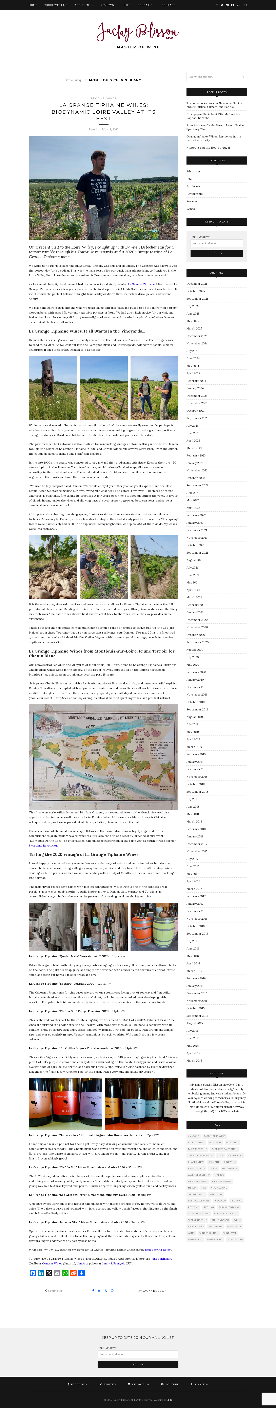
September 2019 (197, 709)
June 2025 (193, 313)
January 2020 (195, 679)
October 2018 (195, 784)
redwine (193, 1207)
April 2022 (193, 508)
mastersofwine (221, 1181)
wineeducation (208, 1233)
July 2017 (192, 859)
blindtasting (196, 1143)
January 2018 (194, 836)
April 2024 (193, 373)
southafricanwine (226, 1214)
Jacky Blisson (155, 1290)
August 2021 (194, 560)
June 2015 (192, 1038)
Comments (53, 1291)
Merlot (192, 1188)
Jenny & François (113, 1263)
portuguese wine (199, 1201)
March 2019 (194, 747)
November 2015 (197, 1001)
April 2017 (193, 881)
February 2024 (196, 381)
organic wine (196, 1194)
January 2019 (194, 762)
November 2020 (197, 627)
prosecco (220, 1201)
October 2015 (195, 1008)
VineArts (82, 1263)
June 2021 (192, 575)
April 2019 (193, 739)
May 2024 (192, 366)
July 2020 (192, 657)
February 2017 (195, 896)
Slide (169, 1399)
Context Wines (52, 1263)
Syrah (237, 1220)
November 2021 (196, 537)
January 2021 (194, 612)
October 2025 (195, 291)
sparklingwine (197, 1220)
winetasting (235, 1239)
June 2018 (192, 806)
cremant (214, 1162)
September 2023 (197, 418)
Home (33, 5)
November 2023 (197, 403)
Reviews (107, 5)
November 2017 (196, 851)
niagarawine (219, 1188)
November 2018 (197, 776)
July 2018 (192, 799)
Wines (111, 98)
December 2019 (196, 687)
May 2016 (192, 956)
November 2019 (197, 694)
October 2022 (195, 478)
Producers (193, 186)
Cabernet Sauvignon (224, 1149)
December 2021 (196, 530)
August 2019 (194, 717)
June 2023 (192, 433)
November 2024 (197, 343)
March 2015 (194, 1060)
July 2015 (192, 1030)
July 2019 (192, 724)
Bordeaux (215, 1143)
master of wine (197, 1181)
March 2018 (194, 821)
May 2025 (192, 321)
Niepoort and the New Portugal (208, 147)
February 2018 (196, 829)
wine (191, 1233)
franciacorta (196, 1168)
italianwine (229, 1168)
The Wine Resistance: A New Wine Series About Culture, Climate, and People (214, 105)
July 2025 (192, 306)
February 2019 (196, 754)
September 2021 (197, 552)
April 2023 (193, 440)
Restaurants (194, 194)
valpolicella (196, 1226)
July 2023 (192, 425)
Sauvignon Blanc (199, 1214)
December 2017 (196, 844)
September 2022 (197, 485)
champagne (236, 1155)
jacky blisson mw (199, 1175)
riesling (209, 1207)
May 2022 (192, 500)
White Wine (234, 1226)
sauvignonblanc (229, 1207)
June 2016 (192, 948)
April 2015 (193, 1053)
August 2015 (194, 1023)
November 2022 (197, 470)
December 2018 (196, 769)
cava (221, 1155)
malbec (219, 1175)
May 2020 (192, 664)
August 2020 (194, 650)
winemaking (215, 1239)
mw (204, 1188)
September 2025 (197, 298)
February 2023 (196, 455)
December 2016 (196, 911)
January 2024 (195, 388)
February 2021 (195, 605)
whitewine (215, 1226)
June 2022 (192, 493)
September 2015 (197, 1016)
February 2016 (196, 978)
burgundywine (197, 1149)
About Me (82, 5)
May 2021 (192, 582)
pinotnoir (216, 1194)
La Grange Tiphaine (141, 284)
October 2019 (195, 702)
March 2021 (194, 597)
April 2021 (193, 590)
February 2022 (196, 515)
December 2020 (197, 620)
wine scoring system (158, 1250)
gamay (213, 1168)
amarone (193, 1136)
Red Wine (236, 1201)
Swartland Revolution (43, 845)
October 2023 (195, 410)
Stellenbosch (220, 1220)
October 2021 (195, 545)
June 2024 (193, 358)
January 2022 (194, 523)
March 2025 (194, 328)
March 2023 (194, 448)
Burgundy (232, 1143)
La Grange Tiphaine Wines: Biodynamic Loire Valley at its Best (104, 112)
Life (127, 5)
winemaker (195, 1239)
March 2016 (194, 971)
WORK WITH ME (55, 5)
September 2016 (197, 933)
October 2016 (195, 926)
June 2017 (192, 866)
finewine (230, 1162)
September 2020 (197, 642)
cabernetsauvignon (200, 1155)
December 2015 (196, 993)
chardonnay (196, 1162)
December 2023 (196, 396)
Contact (168, 5)
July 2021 (192, 567)
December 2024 (197, 336)
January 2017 (194, 903)
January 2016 (194, 986)
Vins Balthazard (161, 1258)
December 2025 (197, 283)
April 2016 (193, 963)
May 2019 (192, 732)
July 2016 (192, 941)
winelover (230, 1233)
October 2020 (195, 635)
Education (146, 5)
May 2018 (192, 814)
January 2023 (194, 463)
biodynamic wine (214, 1136)
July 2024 (192, 351)
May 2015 (192, 1045)
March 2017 (194, 889)
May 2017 (192, 874)
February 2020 (196, 672)
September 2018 (197, 791)
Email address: (200, 237)
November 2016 (197, 918)
